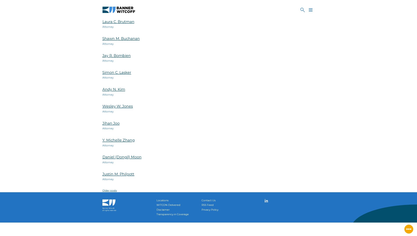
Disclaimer (163, 209)
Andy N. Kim (113, 89)
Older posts (109, 190)
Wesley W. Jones (117, 106)
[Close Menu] (408, 229)
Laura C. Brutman (118, 22)
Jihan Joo (111, 123)
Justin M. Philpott (118, 174)
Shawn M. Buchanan (121, 38)
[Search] (302, 10)
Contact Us (208, 200)
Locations (162, 200)
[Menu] (311, 10)
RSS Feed (207, 204)
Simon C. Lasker (116, 72)
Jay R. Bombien (116, 55)
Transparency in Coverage (172, 214)
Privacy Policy (210, 209)
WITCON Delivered (168, 204)
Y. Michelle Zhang (118, 140)
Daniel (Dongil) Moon (122, 157)
